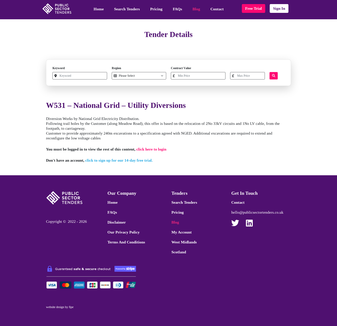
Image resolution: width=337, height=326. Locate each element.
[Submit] (274, 75)
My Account (181, 232)
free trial (253, 8)
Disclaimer (116, 222)
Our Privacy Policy (123, 232)
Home (99, 9)
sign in (279, 8)
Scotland (178, 252)
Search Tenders (127, 9)
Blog (196, 9)
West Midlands (184, 242)
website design (55, 307)
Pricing (156, 9)
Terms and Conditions (126, 242)
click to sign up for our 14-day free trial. (119, 160)
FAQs (177, 9)
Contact (217, 9)
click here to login (151, 149)
